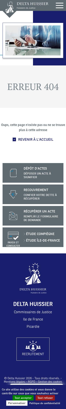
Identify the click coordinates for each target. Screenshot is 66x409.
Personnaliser (17, 403)
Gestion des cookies (50, 381)
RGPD (31, 381)
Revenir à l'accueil (35, 139)
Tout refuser (45, 398)
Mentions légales (14, 381)
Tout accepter (23, 398)
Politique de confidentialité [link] (44, 403)
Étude (40, 234)
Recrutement (33, 354)
